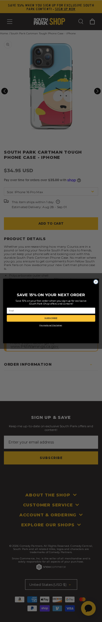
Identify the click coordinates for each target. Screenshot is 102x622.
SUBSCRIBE (51, 318)
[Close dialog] (96, 282)
